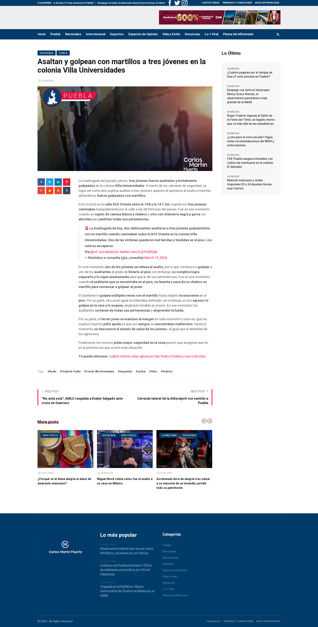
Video (154, 371)
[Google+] (41, 190)
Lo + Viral (168, 589)
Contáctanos (213, 621)
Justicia (141, 371)
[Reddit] (49, 190)
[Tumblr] (66, 190)
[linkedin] (58, 182)
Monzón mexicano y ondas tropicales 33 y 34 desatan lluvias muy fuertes (249, 184)
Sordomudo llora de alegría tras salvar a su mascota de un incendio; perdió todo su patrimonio (128, 483)
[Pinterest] (66, 182)
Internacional (170, 558)
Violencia (167, 371)
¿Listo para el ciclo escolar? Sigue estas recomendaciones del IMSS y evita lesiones (250, 141)
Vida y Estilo (169, 576)
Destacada (46, 53)
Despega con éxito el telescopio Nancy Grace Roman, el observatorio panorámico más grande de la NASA (131, 3)
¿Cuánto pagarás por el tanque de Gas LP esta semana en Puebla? (249, 74)
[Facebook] (41, 182)
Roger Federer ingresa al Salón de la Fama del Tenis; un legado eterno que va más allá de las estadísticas (251, 119)
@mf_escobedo (102, 251)
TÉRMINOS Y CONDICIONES (238, 621)
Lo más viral (113, 435)
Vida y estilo (73, 435)
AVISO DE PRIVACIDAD (268, 621)
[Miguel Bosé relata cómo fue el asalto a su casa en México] (69, 449)
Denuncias (168, 583)
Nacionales (169, 551)
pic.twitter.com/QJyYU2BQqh (136, 251)
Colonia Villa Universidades (100, 371)
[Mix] (58, 190)
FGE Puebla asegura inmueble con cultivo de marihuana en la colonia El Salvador (250, 163)
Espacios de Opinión (174, 570)
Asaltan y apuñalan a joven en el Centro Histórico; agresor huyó (187, 481)
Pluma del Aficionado (175, 595)
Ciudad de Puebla (71, 371)
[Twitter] (49, 182)
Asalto (52, 371)
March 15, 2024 (155, 257)
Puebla (63, 53)
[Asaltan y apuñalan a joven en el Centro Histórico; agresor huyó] (188, 449)
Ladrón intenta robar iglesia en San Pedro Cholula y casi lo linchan (157, 356)
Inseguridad (126, 371)
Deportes (168, 564)
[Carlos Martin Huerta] (65, 549)
